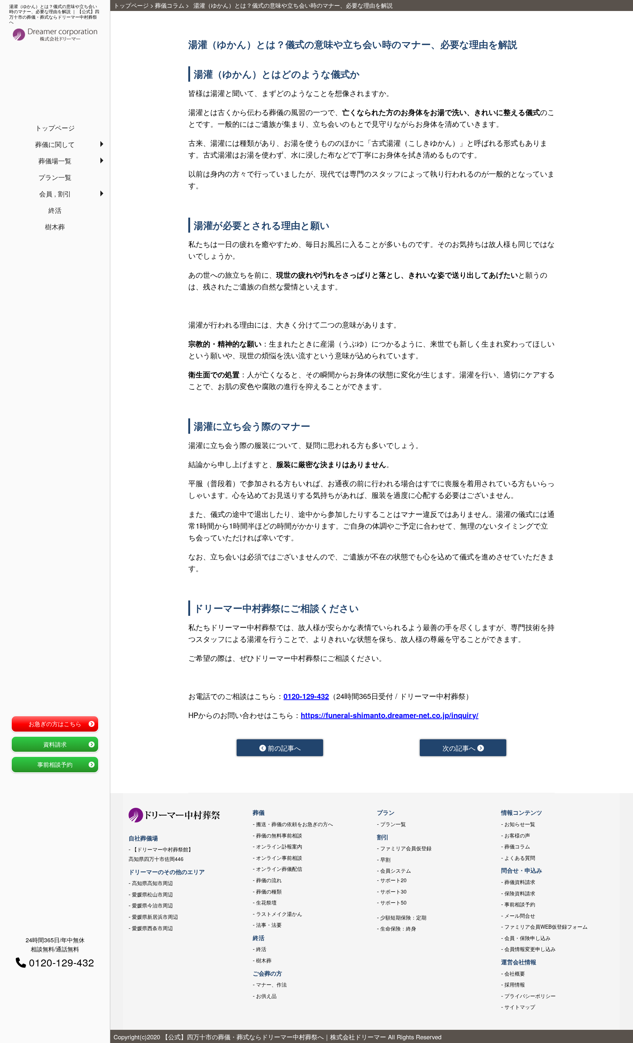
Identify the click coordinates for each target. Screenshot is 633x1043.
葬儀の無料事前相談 (279, 835)
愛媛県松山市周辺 (152, 894)
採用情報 (514, 984)
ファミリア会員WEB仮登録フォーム (546, 926)
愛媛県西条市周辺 (152, 928)
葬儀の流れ (269, 880)
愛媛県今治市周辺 (152, 905)
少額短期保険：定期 (403, 917)
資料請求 (55, 744)
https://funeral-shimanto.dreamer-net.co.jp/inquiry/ (389, 715)
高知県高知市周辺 (152, 883)
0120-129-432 (306, 696)
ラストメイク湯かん (279, 913)
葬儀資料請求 (519, 881)
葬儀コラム (517, 846)
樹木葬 (55, 226)
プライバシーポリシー (530, 995)
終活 (55, 210)
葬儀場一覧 (54, 160)
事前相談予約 (55, 764)
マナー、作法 (271, 984)
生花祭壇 (266, 902)
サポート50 (393, 902)
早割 (385, 859)
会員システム (395, 870)
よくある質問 (519, 857)
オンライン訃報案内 (279, 846)
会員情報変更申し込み (530, 949)
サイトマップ (519, 1006)
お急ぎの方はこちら (55, 724)
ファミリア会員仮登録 (406, 848)
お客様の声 (517, 835)
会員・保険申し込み (527, 938)
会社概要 (514, 973)
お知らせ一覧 (519, 824)
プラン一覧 (54, 177)
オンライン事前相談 (279, 857)
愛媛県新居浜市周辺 (155, 916)
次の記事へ (460, 747)
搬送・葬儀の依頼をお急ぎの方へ (294, 824)
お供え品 (266, 995)
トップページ (55, 127)
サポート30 (393, 891)
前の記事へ (283, 747)
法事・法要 (269, 924)
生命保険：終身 (398, 928)
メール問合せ (519, 915)
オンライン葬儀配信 (279, 868)
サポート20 (393, 880)
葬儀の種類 (269, 891)
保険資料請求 (519, 893)
